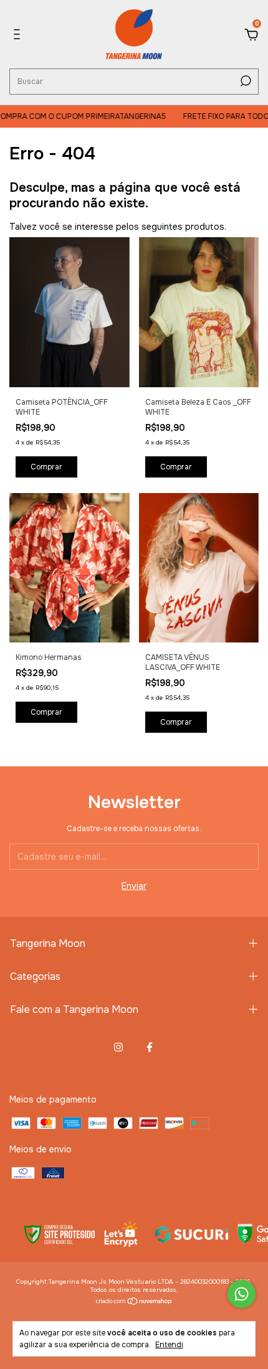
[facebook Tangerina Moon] (150, 1047)
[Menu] (19, 36)
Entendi (169, 1345)
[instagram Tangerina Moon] (118, 1047)
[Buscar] (245, 81)
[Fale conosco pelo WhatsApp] (241, 1294)
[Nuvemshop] (134, 1302)
